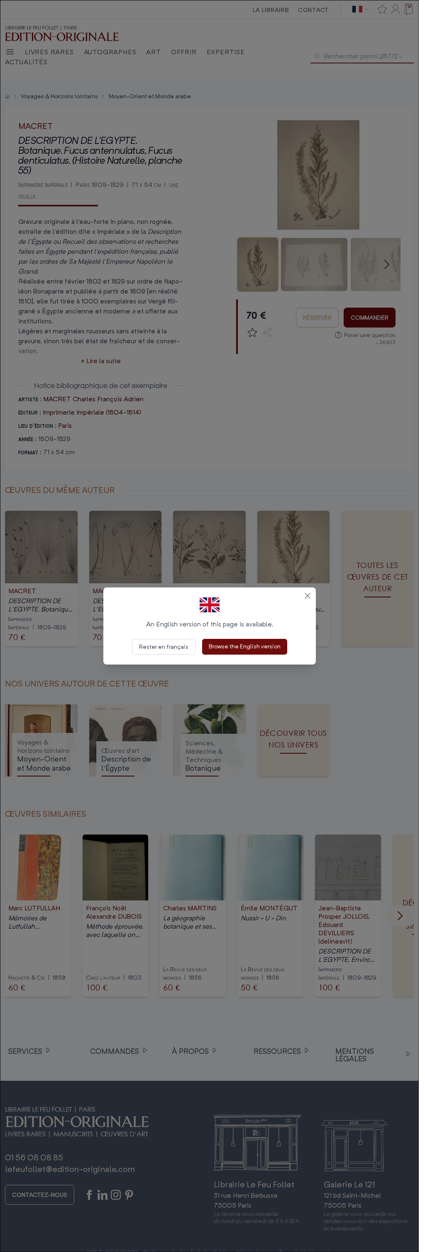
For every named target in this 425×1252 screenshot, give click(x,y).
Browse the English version (245, 646)
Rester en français (163, 646)
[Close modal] (308, 596)
